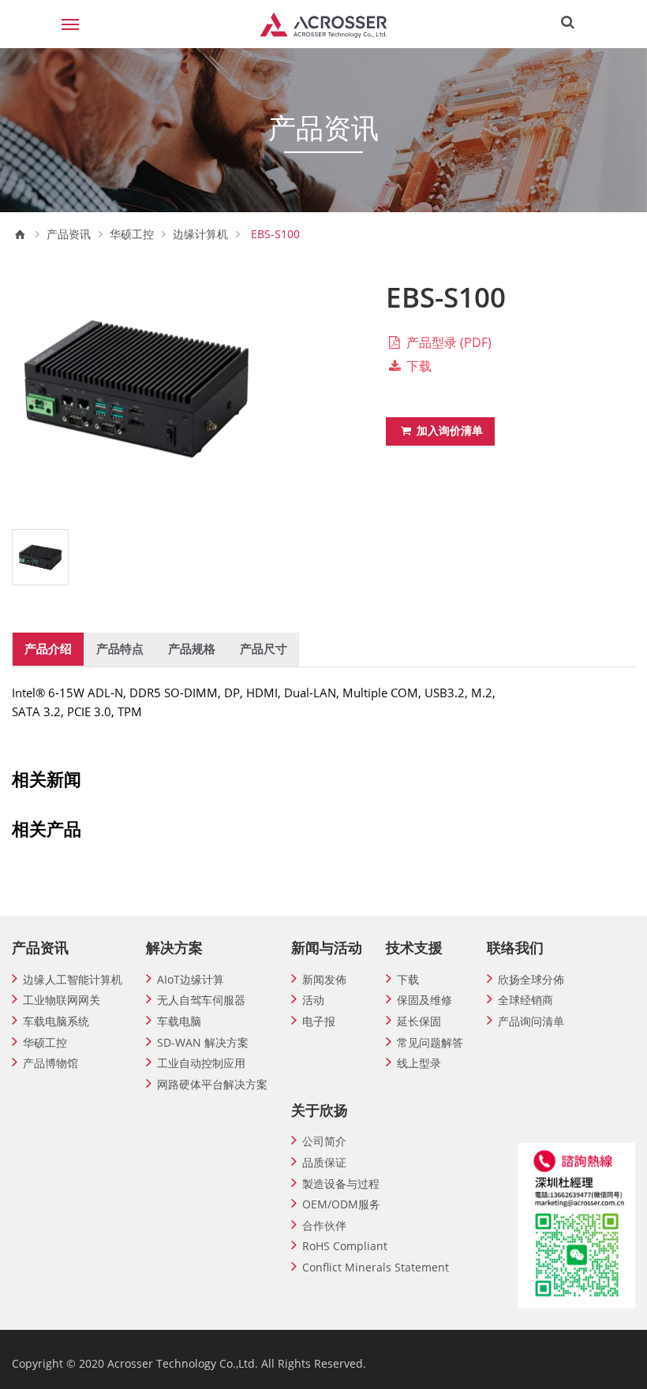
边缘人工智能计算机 (72, 979)
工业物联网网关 (61, 999)
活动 (313, 999)
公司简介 (324, 1140)
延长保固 (419, 1021)
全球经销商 (525, 999)
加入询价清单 (448, 430)
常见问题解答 (430, 1042)
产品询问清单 (531, 1021)
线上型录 (419, 1062)
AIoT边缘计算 (190, 979)
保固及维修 (424, 999)
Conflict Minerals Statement (375, 1267)
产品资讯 (69, 234)
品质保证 (324, 1162)
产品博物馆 (50, 1062)
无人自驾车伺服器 (201, 999)
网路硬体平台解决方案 (212, 1084)
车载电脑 (179, 1021)
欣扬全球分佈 (531, 979)
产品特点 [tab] (120, 648)
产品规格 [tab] (191, 648)
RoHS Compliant (344, 1245)
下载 (417, 366)
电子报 (318, 1021)
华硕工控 (132, 234)
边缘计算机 (200, 234)
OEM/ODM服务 (341, 1204)
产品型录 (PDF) (447, 342)
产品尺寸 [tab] (263, 648)
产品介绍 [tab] (48, 648)
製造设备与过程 (341, 1183)
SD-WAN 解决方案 (203, 1042)
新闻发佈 (324, 979)
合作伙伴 (324, 1225)
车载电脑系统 (56, 1021)
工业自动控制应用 (201, 1062)
